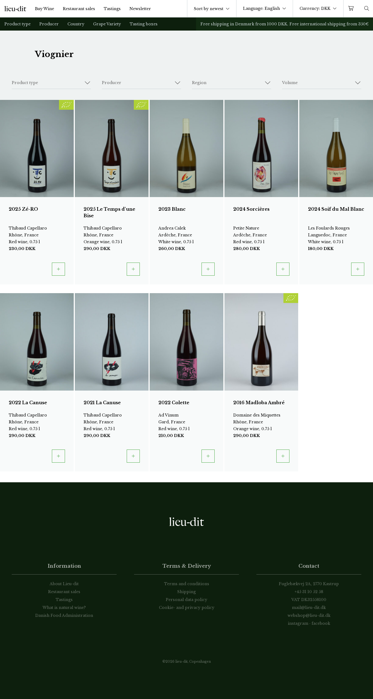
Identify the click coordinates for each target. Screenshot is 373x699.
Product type (17, 24)
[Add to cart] (58, 269)
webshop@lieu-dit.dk (309, 615)
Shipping (186, 591)
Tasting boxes (144, 24)
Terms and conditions (186, 583)
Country (75, 24)
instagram (298, 623)
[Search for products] (366, 8)
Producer (49, 24)
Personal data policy (186, 599)
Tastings (112, 8)
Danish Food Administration (64, 615)
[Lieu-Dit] (15, 8)
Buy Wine (44, 8)
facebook (321, 623)
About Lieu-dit (64, 583)
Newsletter (140, 8)
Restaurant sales (79, 8)
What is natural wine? (64, 607)
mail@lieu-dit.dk (309, 607)
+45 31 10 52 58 (309, 591)
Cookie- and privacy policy (186, 607)
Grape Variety (107, 24)
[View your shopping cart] (352, 8)
